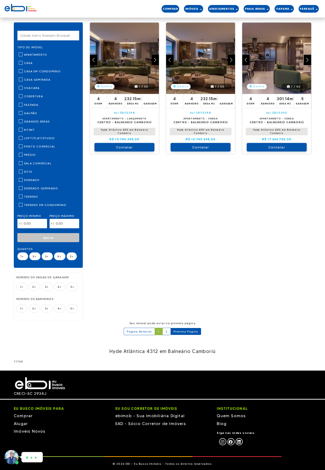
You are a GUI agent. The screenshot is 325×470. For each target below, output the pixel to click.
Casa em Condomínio (42, 71)
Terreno (31, 196)
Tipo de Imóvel (30, 47)
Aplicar (48, 237)
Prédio (30, 155)
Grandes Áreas (37, 121)
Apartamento (35, 54)
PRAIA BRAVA (255, 8)
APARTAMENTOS (222, 8)
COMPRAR (170, 8)
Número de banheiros (35, 299)
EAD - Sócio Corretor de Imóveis (150, 423)
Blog (222, 423)
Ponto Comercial (39, 146)
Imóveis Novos (29, 431)
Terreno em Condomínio (45, 205)
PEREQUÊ (307, 8)
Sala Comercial (38, 163)
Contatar (124, 147)
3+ (47, 256)
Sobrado (31, 180)
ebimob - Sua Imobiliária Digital (150, 415)
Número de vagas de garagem (42, 277)
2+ (35, 256)
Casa (28, 63)
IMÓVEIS (192, 8)
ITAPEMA (283, 8)
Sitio (28, 171)
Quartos (25, 249)
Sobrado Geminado (41, 188)
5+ (72, 256)
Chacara (31, 88)
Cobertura (33, 96)
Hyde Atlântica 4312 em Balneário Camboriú (124, 131)
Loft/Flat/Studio (39, 138)
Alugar (21, 423)
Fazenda (31, 105)
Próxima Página (185, 331)
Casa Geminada (37, 79)
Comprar (23, 415)
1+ (22, 256)
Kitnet (29, 130)
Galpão (30, 113)
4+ (60, 256)
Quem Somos (231, 415)
